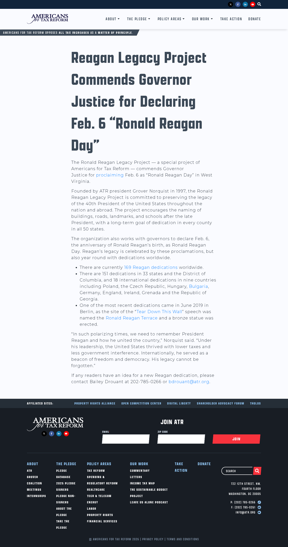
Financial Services (102, 521)
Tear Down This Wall (159, 311)
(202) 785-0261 (245, 507)
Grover (32, 477)
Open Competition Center (141, 403)
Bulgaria (198, 286)
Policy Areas (170, 19)
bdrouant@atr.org (189, 381)
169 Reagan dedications (151, 267)
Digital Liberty (179, 403)
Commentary (140, 470)
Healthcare (96, 489)
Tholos (255, 403)
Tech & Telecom (99, 496)
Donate (254, 19)
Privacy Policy (153, 539)
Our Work (201, 19)
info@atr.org (246, 512)
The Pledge (137, 19)
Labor (91, 508)
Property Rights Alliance (95, 403)
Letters (136, 477)
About (111, 19)
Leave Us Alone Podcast (149, 502)
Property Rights (100, 515)
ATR (29, 470)
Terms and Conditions (183, 539)
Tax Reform (96, 470)
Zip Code (163, 431)
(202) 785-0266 (245, 502)
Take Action (231, 19)
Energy (92, 502)
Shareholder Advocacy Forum (220, 403)
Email (106, 431)
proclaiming (110, 175)
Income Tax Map (142, 483)
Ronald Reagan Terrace (132, 318)
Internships (36, 496)
